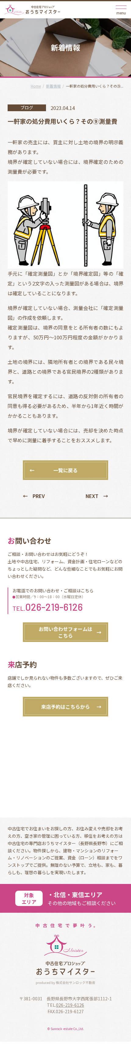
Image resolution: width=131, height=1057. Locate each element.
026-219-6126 (54, 607)
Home (36, 86)
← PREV (34, 496)
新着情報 (53, 86)
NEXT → (97, 496)
